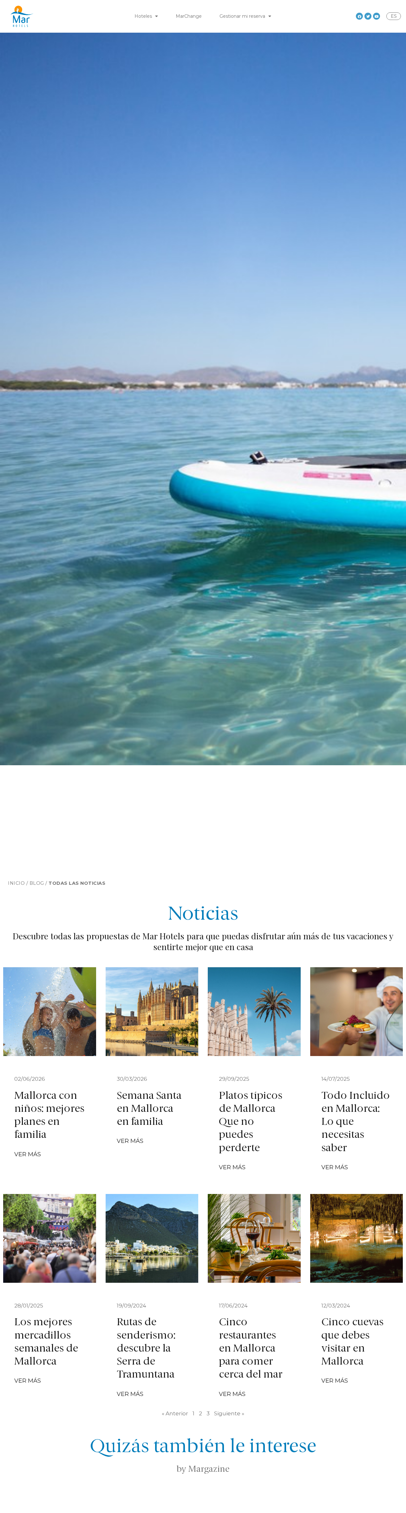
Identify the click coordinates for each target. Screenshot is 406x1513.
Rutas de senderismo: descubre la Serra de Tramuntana (146, 1348)
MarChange (189, 16)
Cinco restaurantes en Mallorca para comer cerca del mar (251, 1348)
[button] (29, 1154)
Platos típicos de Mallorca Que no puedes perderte (250, 1122)
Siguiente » (229, 1413)
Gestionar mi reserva (242, 16)
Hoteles (143, 16)
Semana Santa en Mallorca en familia (149, 1109)
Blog (36, 883)
